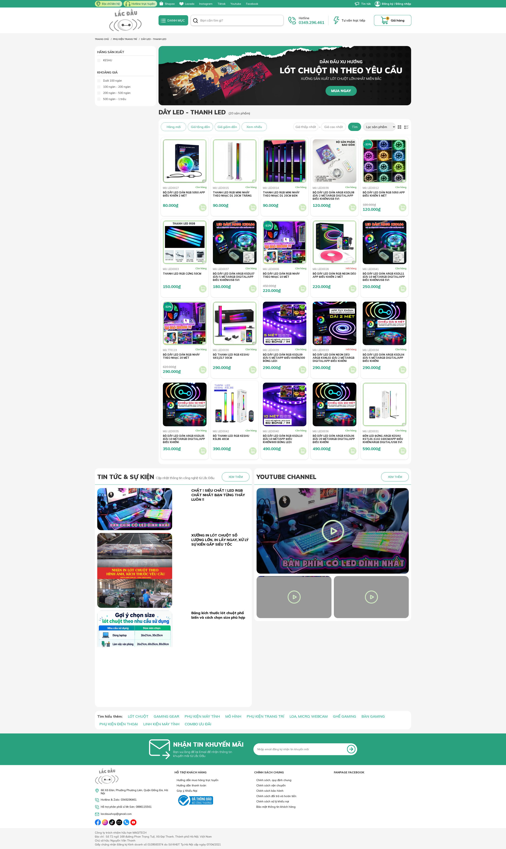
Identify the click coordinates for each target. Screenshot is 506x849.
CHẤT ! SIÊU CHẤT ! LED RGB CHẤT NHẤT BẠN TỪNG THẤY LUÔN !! (218, 495)
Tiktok (221, 4)
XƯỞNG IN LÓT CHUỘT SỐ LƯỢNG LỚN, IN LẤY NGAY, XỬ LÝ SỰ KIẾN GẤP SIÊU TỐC (219, 540)
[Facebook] (98, 822)
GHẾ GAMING (344, 716)
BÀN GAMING (373, 716)
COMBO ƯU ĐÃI (198, 724)
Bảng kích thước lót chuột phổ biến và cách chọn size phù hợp (218, 615)
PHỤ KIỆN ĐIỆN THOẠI (118, 724)
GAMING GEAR (166, 716)
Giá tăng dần (200, 127)
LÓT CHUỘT (138, 716)
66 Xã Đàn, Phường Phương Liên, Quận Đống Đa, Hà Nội (134, 792)
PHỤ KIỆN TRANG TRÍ (265, 716)
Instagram (205, 4)
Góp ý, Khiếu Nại (187, 791)
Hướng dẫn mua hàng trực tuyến (197, 780)
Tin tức (366, 4)
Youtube (235, 4)
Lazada (189, 4)
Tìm (355, 127)
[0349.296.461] (126, 822)
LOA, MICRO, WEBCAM (309, 716)
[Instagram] (105, 822)
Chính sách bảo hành (269, 791)
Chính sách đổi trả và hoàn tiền (276, 796)
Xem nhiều (254, 127)
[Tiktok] (112, 822)
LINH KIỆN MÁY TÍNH (161, 724)
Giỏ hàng (397, 20)
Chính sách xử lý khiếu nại (272, 801)
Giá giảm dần (227, 127)
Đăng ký (387, 4)
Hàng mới (174, 127)
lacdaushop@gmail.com (116, 814)
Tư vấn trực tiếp (353, 20)
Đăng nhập (403, 4)
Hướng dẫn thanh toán (191, 785)
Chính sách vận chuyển (271, 785)
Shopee (170, 4)
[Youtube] (133, 822)
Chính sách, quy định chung (273, 780)
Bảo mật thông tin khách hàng (275, 807)
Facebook (252, 4)
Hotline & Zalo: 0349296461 (119, 799)
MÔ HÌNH (233, 716)
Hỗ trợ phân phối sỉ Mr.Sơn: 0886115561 (126, 807)
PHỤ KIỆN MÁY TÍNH (202, 716)
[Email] (119, 822)
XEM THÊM (236, 477)
